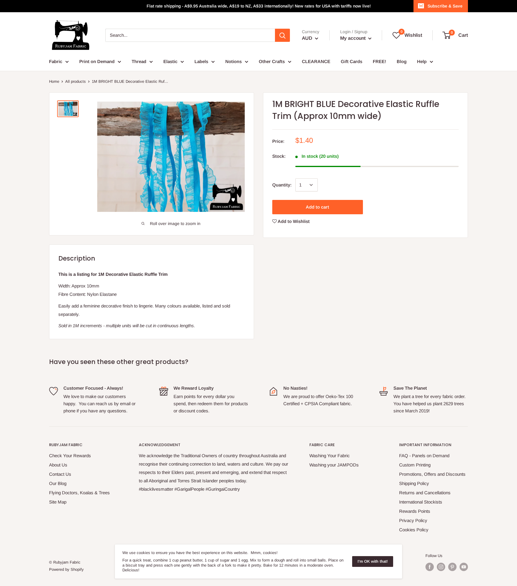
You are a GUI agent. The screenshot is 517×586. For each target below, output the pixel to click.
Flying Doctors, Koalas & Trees (79, 492)
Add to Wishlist (293, 221)
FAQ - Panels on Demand (424, 455)
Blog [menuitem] (402, 61)
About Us (58, 464)
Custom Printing (415, 464)
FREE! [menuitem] (379, 61)
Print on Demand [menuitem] (97, 61)
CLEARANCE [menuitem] (316, 61)
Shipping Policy (414, 483)
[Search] (282, 35)
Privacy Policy (413, 520)
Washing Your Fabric (329, 455)
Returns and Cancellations (425, 492)
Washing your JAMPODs (334, 464)
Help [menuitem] (422, 61)
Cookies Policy (413, 529)
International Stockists (420, 501)
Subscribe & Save (445, 6)
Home (54, 81)
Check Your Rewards (70, 455)
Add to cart (317, 206)
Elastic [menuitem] (170, 61)
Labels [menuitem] (201, 61)
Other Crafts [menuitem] (272, 61)
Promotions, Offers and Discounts (432, 474)
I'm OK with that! (373, 561)
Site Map (57, 501)
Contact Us (60, 474)
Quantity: (282, 184)
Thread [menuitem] (139, 61)
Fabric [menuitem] (55, 61)
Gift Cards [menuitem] (351, 61)
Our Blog (57, 483)
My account (353, 38)
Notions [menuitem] (233, 61)
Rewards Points (414, 511)
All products (75, 81)
